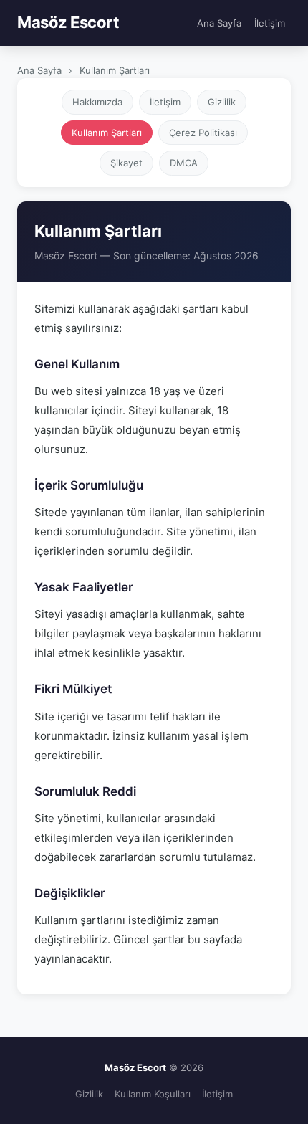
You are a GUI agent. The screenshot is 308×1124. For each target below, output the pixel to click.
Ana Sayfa (219, 23)
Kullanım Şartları (107, 132)
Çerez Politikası (203, 132)
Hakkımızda (97, 102)
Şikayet (126, 162)
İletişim (269, 23)
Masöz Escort (68, 22)
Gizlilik (222, 102)
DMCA (184, 162)
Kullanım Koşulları (153, 1094)
